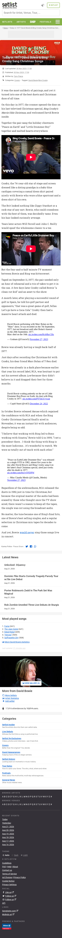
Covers (17, 80)
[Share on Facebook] (31, 546)
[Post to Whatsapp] (35, 546)
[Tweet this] (27, 546)
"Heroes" (8, 635)
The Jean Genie (11, 629)
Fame (6, 626)
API (3, 903)
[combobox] (31, 12)
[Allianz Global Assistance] (6, 926)
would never (27, 532)
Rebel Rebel (9, 632)
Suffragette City (11, 638)
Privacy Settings (9, 884)
